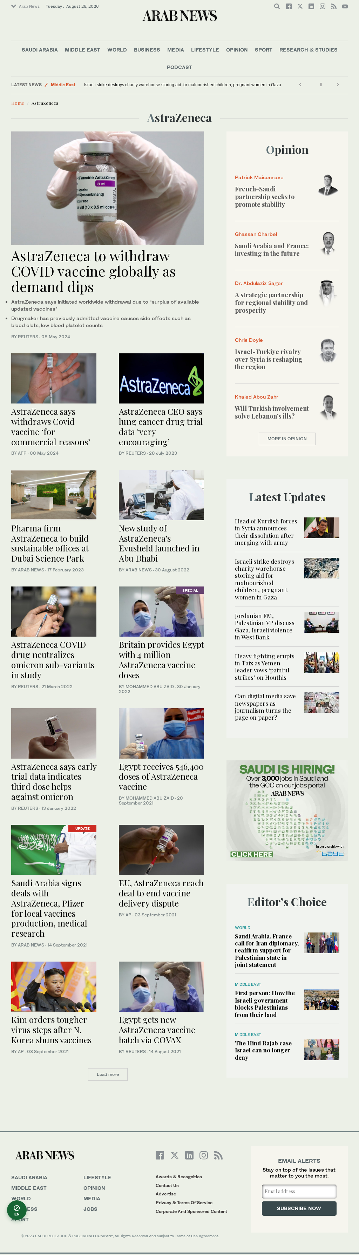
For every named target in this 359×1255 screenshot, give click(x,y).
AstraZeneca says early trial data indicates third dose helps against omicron (53, 781)
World (117, 50)
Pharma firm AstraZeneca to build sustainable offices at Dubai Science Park (50, 543)
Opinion (237, 50)
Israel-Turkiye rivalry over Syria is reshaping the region (269, 359)
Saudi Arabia (40, 50)
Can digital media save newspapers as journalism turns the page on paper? (265, 706)
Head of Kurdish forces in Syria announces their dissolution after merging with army (266, 531)
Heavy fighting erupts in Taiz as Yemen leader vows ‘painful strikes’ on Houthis (264, 666)
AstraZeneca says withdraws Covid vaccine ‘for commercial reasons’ (50, 426)
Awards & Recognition (179, 1176)
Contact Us (167, 1185)
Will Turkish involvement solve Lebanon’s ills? (272, 412)
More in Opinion (287, 438)
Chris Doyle (249, 340)
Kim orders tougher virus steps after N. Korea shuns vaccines (51, 1029)
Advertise (166, 1193)
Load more (108, 1074)
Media (175, 50)
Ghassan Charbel (256, 234)
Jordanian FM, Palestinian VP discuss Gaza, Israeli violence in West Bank (264, 626)
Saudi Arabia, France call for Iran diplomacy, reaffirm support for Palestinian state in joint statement (267, 950)
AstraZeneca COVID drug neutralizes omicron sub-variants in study (52, 659)
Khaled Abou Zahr (256, 397)
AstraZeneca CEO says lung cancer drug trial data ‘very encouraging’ (161, 426)
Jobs (90, 1209)
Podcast (179, 67)
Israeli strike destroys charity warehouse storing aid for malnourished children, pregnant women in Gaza (182, 84)
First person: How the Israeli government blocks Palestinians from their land (265, 1003)
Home (17, 103)
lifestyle (97, 1177)
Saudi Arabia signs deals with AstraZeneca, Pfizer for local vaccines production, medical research (49, 908)
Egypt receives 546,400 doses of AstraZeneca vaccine (161, 776)
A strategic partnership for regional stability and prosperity (271, 302)
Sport (263, 50)
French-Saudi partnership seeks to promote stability (264, 196)
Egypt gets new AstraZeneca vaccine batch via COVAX (157, 1029)
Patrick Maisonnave (259, 177)
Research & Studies (308, 50)
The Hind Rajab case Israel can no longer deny (263, 1050)
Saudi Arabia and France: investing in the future (272, 250)
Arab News (29, 6)
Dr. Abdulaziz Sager (259, 283)
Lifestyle (205, 50)
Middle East (82, 50)
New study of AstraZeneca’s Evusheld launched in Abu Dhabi (159, 543)
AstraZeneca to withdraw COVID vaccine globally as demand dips (93, 271)
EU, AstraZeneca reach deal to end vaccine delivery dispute (161, 893)
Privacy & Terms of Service (184, 1202)
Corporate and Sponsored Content (191, 1211)
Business (147, 50)
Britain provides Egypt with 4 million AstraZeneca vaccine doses (161, 659)
